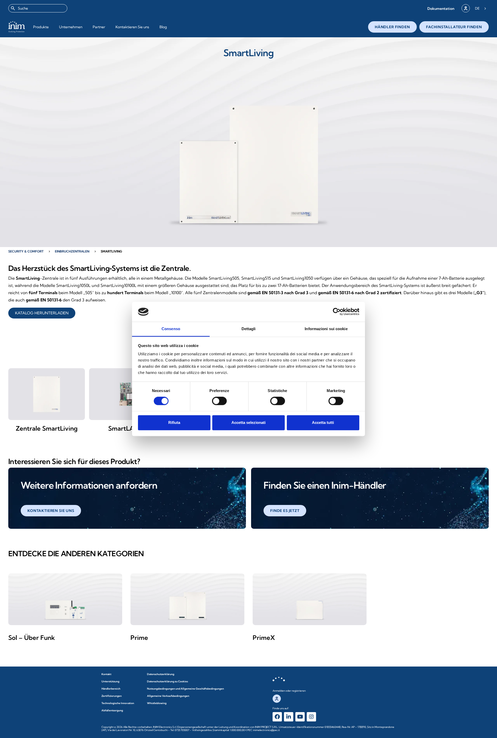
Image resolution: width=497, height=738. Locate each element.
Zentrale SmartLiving (47, 428)
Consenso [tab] (171, 329)
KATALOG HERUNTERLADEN (42, 312)
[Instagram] (311, 716)
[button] (441, 8)
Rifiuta (174, 422)
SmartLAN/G (127, 428)
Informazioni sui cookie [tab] (326, 329)
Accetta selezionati (248, 422)
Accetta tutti (323, 422)
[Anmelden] (466, 8)
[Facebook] (277, 716)
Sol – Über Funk (31, 637)
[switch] (219, 401)
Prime (139, 637)
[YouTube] (300, 716)
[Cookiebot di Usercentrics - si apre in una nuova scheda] (336, 312)
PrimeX (264, 637)
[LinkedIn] (288, 716)
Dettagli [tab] (249, 329)
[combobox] (37, 8)
